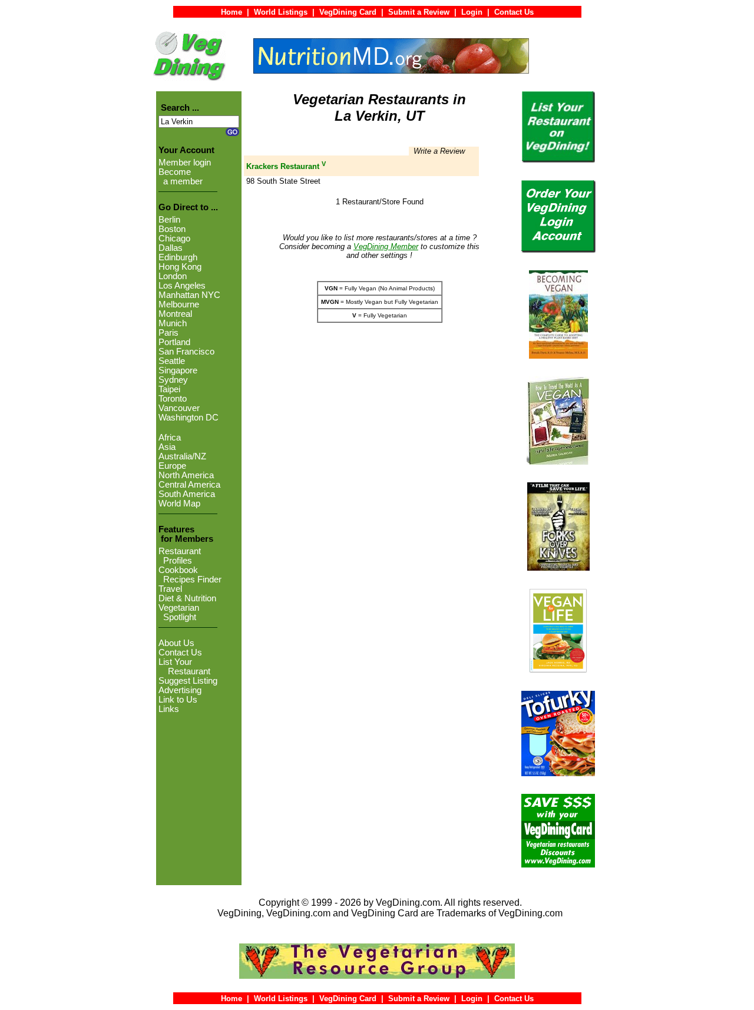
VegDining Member (385, 246)
